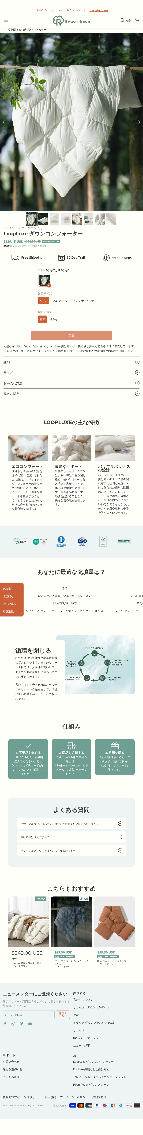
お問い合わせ (11, 1061)
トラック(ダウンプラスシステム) (93, 1022)
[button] (6, 20)
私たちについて (83, 999)
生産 (76, 1015)
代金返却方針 (11, 1097)
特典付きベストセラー (28, 29)
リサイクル (80, 1030)
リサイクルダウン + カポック (91, 1007)
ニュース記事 (81, 1045)
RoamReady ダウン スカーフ (91, 1084)
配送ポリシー (32, 1097)
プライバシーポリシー (74, 1097)
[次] (139, 122)
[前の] (3, 122)
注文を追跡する (12, 1069)
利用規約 (50, 1097)
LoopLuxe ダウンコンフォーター (93, 1061)
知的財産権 (99, 1097)
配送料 (6, 245)
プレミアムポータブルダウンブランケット (99, 1077)
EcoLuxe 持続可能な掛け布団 (91, 1069)
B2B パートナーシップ (87, 1038)
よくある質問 (11, 1077)
